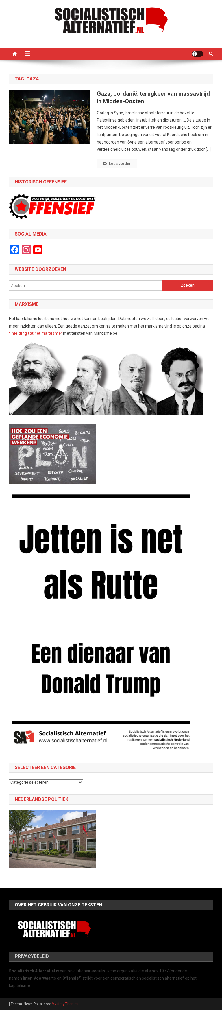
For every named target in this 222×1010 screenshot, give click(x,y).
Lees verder (120, 163)
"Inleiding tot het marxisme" (35, 333)
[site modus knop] (197, 54)
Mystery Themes (65, 1004)
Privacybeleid (32, 956)
